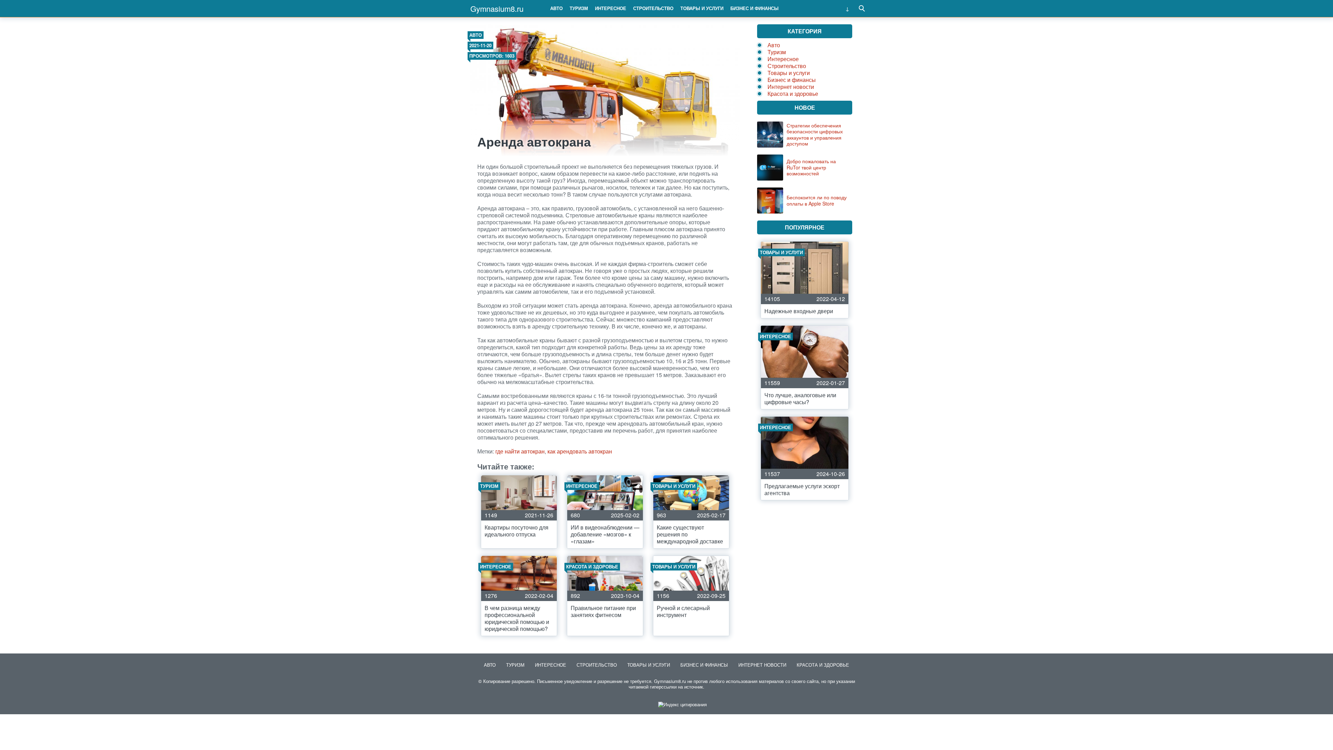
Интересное (610, 8)
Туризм (579, 8)
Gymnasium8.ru (496, 8)
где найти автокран (520, 451)
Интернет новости (791, 87)
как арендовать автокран (579, 451)
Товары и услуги (701, 8)
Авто (556, 8)
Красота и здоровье (793, 94)
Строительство (653, 8)
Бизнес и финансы (754, 8)
